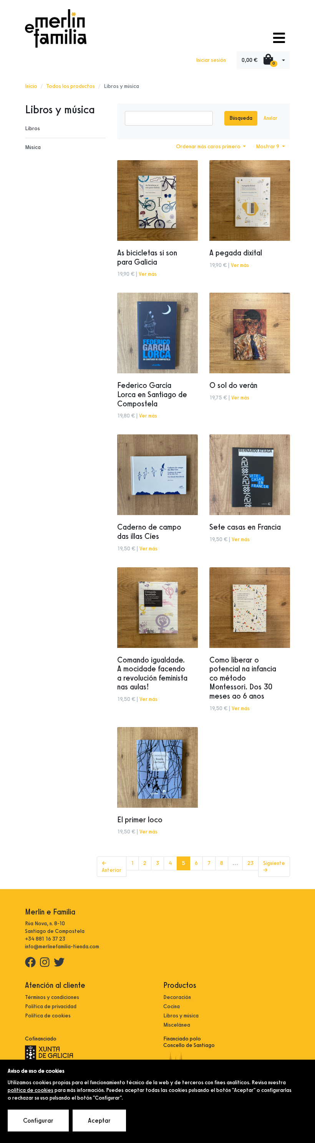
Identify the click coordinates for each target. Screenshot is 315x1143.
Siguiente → (274, 866)
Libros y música (181, 1015)
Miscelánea (176, 1025)
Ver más (148, 274)
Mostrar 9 (268, 146)
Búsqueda (240, 118)
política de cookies (30, 1090)
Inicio (31, 86)
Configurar (38, 1120)
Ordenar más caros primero (209, 146)
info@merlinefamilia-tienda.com (62, 946)
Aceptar (99, 1120)
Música (33, 147)
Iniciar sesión (211, 60)
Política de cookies (48, 1015)
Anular (270, 118)
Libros (32, 128)
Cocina (171, 1006)
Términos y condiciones (52, 997)
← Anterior (111, 866)
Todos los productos (70, 86)
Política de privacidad (50, 1006)
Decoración (177, 997)
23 (250, 863)
